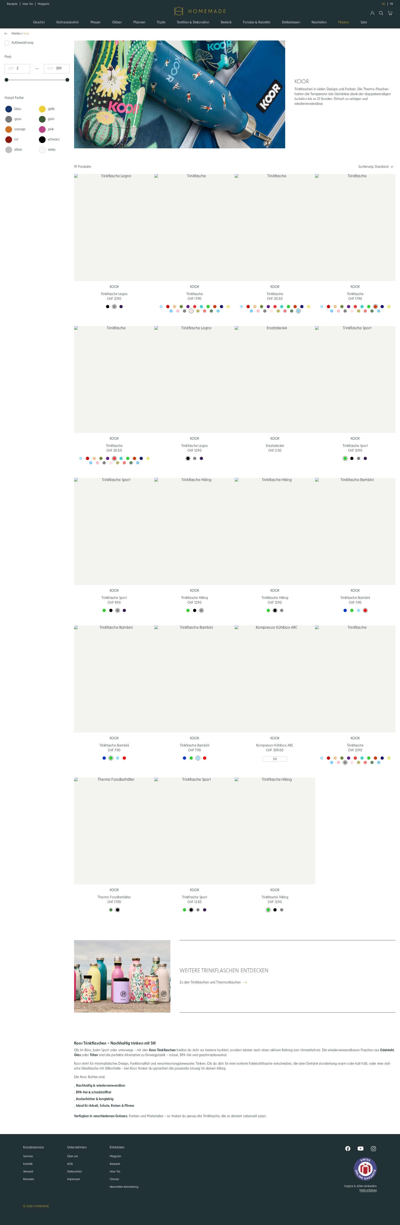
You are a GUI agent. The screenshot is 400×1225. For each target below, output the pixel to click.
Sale (364, 22)
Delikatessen (291, 22)
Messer (95, 22)
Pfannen (139, 22)
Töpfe (161, 22)
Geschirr (39, 22)
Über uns (72, 1156)
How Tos (27, 4)
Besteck (226, 22)
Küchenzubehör (67, 22)
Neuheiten (319, 22)
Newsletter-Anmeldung (124, 1186)
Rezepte (12, 4)
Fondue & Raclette (256, 22)
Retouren (28, 1179)
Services (28, 1156)
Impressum (73, 1179)
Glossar (114, 1179)
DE (383, 4)
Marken (343, 22)
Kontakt (27, 1164)
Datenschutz (74, 1171)
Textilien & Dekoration (193, 22)
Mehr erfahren (368, 1190)
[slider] (6, 80)
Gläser (117, 22)
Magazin (43, 4)
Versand (28, 1171)
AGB (70, 1164)
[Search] (381, 13)
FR (391, 4)
